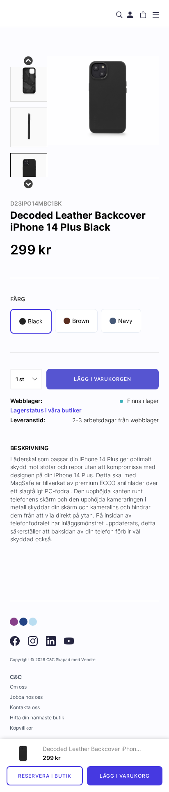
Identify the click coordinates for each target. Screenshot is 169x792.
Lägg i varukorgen (102, 379)
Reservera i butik (44, 776)
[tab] (29, 81)
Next (29, 183)
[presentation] (29, 173)
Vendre (88, 659)
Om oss (18, 687)
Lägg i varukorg (125, 776)
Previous (29, 60)
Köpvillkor (21, 728)
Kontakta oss (25, 707)
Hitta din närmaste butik (37, 717)
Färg (17, 298)
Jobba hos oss (26, 697)
